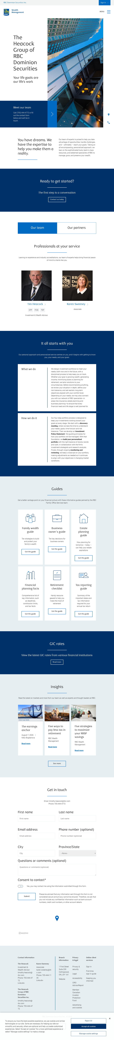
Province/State (69, 847)
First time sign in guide (91, 972)
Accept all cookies (88, 1026)
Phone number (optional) (76, 829)
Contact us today (57, 200)
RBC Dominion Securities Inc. (15, 3)
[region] (57, 921)
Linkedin (21, 983)
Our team (37, 228)
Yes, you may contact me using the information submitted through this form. (56, 886)
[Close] (109, 1018)
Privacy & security (76, 968)
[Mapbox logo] (23, 933)
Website (62, 979)
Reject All (88, 1021)
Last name (66, 812)
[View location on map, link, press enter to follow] (57, 921)
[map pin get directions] (57, 918)
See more (57, 764)
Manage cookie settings (88, 1034)
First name (25, 812)
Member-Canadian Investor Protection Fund (76, 995)
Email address (28, 829)
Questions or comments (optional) (42, 861)
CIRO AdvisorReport (77, 984)
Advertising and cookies (77, 1006)
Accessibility (77, 978)
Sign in (89, 967)
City (20, 847)
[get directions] (57, 918)
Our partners (77, 228)
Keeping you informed (91, 979)
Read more (57, 662)
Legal (74, 974)
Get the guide (30, 552)
